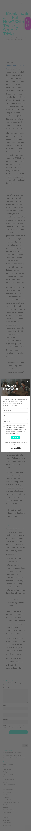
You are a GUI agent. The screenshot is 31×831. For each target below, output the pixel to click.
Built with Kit (15, 448)
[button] (15, 430)
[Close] (28, 381)
